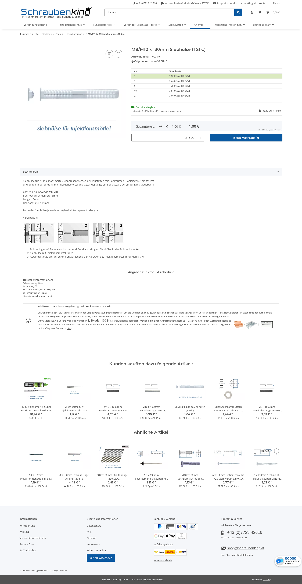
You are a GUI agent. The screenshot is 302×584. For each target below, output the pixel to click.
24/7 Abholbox (28, 550)
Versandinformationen (33, 538)
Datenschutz (94, 525)
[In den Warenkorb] (22, 45)
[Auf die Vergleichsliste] (109, 54)
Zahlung (24, 531)
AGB (89, 531)
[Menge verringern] (135, 137)
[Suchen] (238, 12)
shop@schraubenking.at (241, 3)
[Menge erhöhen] (200, 137)
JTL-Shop (267, 579)
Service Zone (27, 544)
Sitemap (91, 538)
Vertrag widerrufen (100, 558)
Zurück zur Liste (30, 33)
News (276, 3)
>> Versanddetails (163, 560)
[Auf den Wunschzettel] (118, 54)
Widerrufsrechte (96, 550)
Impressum (93, 544)
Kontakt (263, 3)
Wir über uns (27, 525)
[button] (252, 12)
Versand (278, 130)
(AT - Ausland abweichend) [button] (169, 110)
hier (69, 328)
